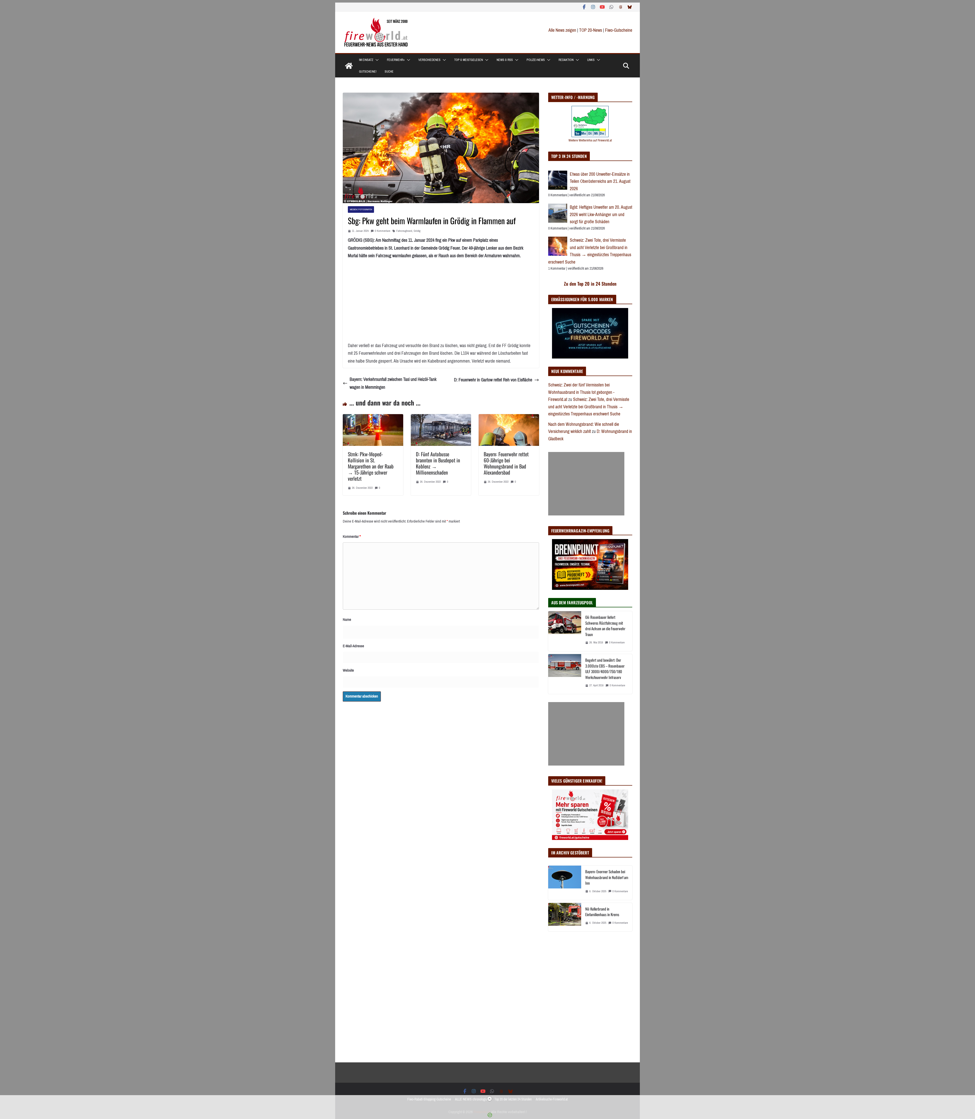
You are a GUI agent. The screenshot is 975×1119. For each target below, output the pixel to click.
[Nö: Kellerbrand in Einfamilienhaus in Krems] (564, 917)
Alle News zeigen (562, 30)
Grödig (417, 231)
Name (347, 619)
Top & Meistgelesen (468, 60)
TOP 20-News (591, 30)
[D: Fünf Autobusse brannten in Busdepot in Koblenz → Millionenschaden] (441, 418)
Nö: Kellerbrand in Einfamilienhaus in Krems (602, 911)
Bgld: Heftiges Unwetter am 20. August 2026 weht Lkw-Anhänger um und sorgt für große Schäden (601, 214)
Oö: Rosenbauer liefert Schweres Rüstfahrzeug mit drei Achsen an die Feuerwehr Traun (605, 625)
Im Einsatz (366, 60)
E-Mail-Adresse (353, 646)
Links (591, 60)
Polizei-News (536, 60)
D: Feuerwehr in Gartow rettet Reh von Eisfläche (493, 380)
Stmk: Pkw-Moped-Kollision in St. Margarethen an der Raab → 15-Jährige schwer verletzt (371, 466)
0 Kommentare (382, 231)
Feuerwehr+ (396, 60)
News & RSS (505, 60)
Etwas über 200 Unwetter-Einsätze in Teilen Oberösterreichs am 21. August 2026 (600, 181)
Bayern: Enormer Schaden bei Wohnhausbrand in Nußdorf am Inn (606, 877)
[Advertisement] (586, 483)
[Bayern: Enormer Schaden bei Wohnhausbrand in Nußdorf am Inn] (564, 883)
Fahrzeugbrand (404, 231)
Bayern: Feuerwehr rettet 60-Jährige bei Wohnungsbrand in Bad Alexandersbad (506, 463)
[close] (489, 1098)
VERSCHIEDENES (429, 60)
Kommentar (352, 536)
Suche (389, 71)
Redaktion (566, 60)
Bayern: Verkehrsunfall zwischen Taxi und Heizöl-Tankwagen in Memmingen (393, 383)
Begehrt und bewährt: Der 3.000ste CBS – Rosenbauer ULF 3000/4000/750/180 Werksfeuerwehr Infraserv (605, 668)
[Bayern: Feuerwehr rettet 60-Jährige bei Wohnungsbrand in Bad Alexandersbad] (509, 418)
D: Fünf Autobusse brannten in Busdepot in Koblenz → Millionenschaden (438, 463)
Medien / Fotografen (361, 209)
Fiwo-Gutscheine (618, 30)
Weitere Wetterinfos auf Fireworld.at (590, 140)
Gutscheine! (368, 71)
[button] (376, 60)
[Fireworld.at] (349, 66)
